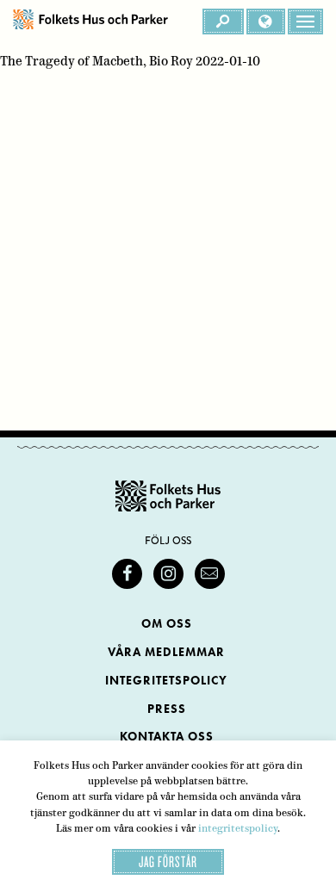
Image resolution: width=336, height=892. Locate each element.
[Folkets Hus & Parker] (90, 21)
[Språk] (265, 21)
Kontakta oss (167, 736)
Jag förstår (168, 861)
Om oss (166, 623)
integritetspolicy (237, 828)
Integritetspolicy (166, 680)
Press (166, 709)
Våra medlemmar (166, 652)
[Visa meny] (305, 21)
